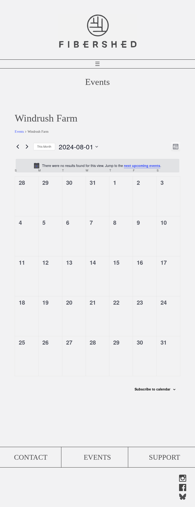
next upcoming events (142, 165)
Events (19, 131)
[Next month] (27, 147)
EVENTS (97, 457)
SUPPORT (164, 457)
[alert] (97, 165)
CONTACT (30, 457)
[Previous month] (17, 147)
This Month (44, 146)
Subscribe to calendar (152, 389)
